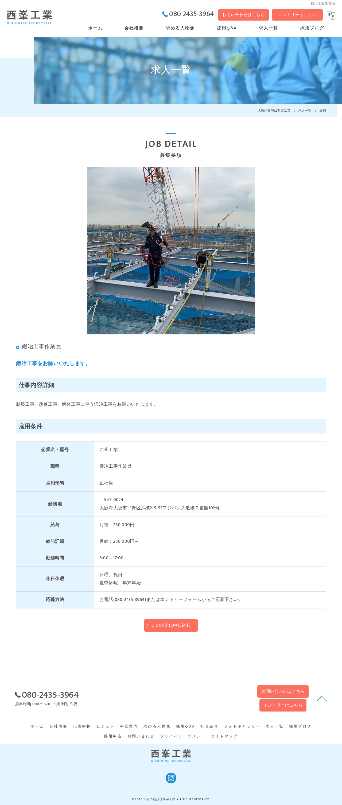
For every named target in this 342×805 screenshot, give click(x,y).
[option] (171, 250)
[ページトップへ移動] (322, 698)
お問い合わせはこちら (243, 15)
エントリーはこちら (297, 15)
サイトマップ (224, 736)
